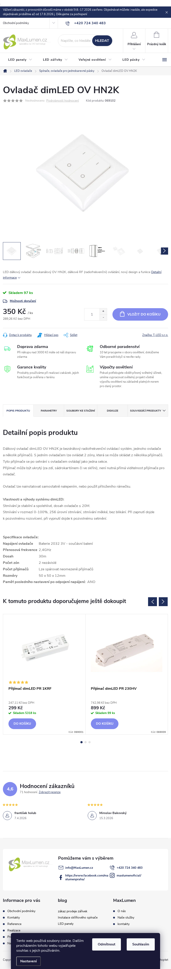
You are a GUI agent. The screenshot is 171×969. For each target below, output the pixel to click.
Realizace (13, 930)
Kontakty (13, 917)
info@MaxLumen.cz (79, 868)
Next (163, 601)
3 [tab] (89, 742)
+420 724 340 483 (129, 868)
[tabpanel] (44, 674)
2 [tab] (85, 742)
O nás (122, 911)
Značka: (155, 335)
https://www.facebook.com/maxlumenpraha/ (86, 877)
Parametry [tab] (49, 410)
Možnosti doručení (23, 301)
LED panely (65, 924)
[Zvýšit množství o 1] (103, 311)
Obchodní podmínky (16, 23)
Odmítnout (106, 944)
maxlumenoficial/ (129, 875)
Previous (152, 601)
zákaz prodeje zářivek (72, 911)
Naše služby (126, 917)
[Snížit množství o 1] (103, 317)
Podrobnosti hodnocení (62, 101)
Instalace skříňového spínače (78, 917)
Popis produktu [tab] (18, 410)
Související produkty (145, 410)
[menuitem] (20, 60)
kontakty (124, 924)
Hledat (102, 40)
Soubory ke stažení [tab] (80, 410)
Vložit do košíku (144, 314)
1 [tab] (81, 742)
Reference (14, 924)
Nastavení (28, 961)
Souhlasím (140, 944)
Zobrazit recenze (50, 792)
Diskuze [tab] (112, 410)
